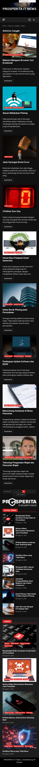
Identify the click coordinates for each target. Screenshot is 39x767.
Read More (8, 81)
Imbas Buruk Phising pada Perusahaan (19, 295)
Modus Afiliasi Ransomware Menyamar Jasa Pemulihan (8, 532)
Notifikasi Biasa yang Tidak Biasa (8, 557)
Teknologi (19, 252)
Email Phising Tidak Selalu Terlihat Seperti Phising (8, 596)
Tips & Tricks (8, 646)
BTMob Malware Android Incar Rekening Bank (8, 544)
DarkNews (26, 760)
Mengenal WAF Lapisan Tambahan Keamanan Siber (8, 570)
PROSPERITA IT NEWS (19, 9)
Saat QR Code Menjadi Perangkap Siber (8, 609)
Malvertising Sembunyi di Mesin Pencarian (19, 396)
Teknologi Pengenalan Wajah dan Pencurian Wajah (19, 448)
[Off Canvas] (4, 20)
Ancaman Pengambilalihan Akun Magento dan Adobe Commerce (8, 583)
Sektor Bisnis (8, 55)
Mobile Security (9, 457)
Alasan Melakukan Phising (19, 98)
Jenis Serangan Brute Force (19, 147)
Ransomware (8, 679)
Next (23, 495)
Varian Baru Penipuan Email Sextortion (19, 243)
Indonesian (24, 1)
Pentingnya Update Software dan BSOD (19, 347)
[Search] (34, 20)
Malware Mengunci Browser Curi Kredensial (19, 45)
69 (18, 495)
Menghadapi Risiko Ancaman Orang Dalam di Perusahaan (8, 519)
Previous (7, 491)
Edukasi (7, 643)
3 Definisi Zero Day (19, 196)
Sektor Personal (18, 55)
